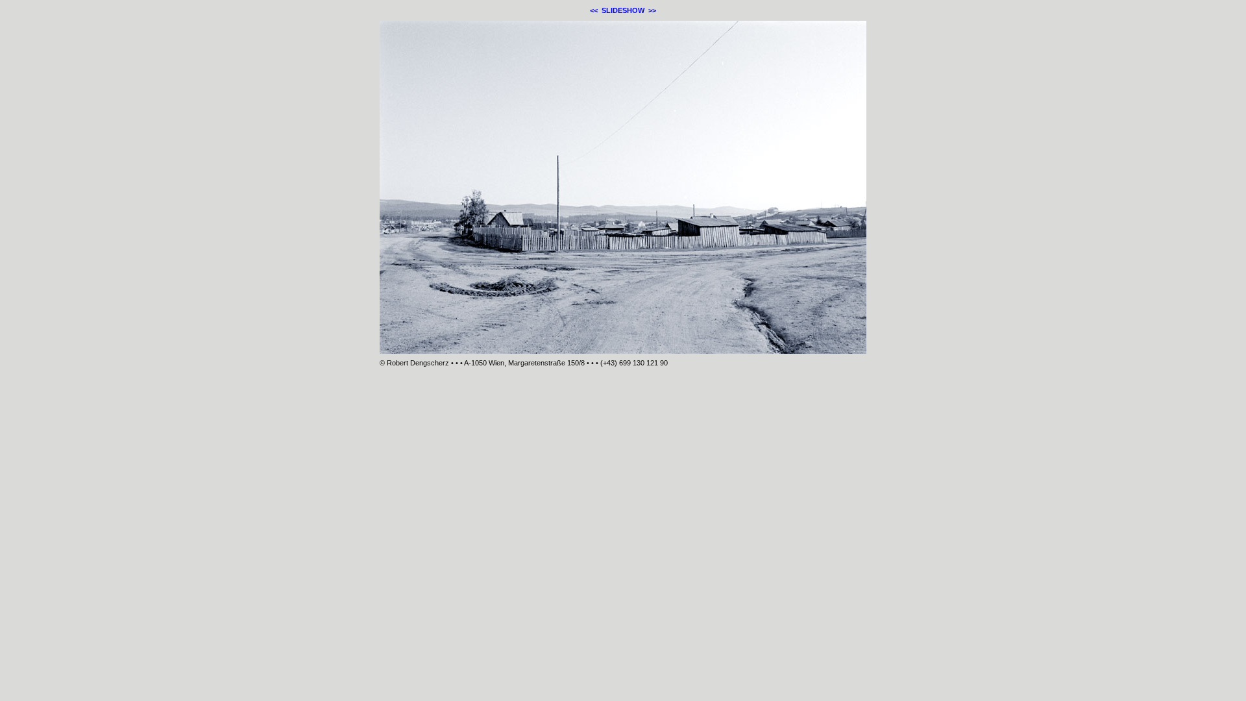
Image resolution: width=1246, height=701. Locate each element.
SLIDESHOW (623, 10)
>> (652, 10)
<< (594, 10)
